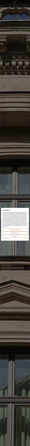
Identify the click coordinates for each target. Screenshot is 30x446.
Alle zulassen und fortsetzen (15, 229)
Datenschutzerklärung (6, 238)
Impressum (25, 238)
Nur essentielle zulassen (15, 233)
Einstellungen (15, 236)
